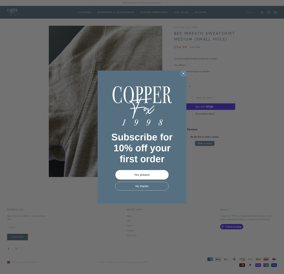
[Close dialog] (183, 73)
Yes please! (142, 174)
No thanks (142, 186)
